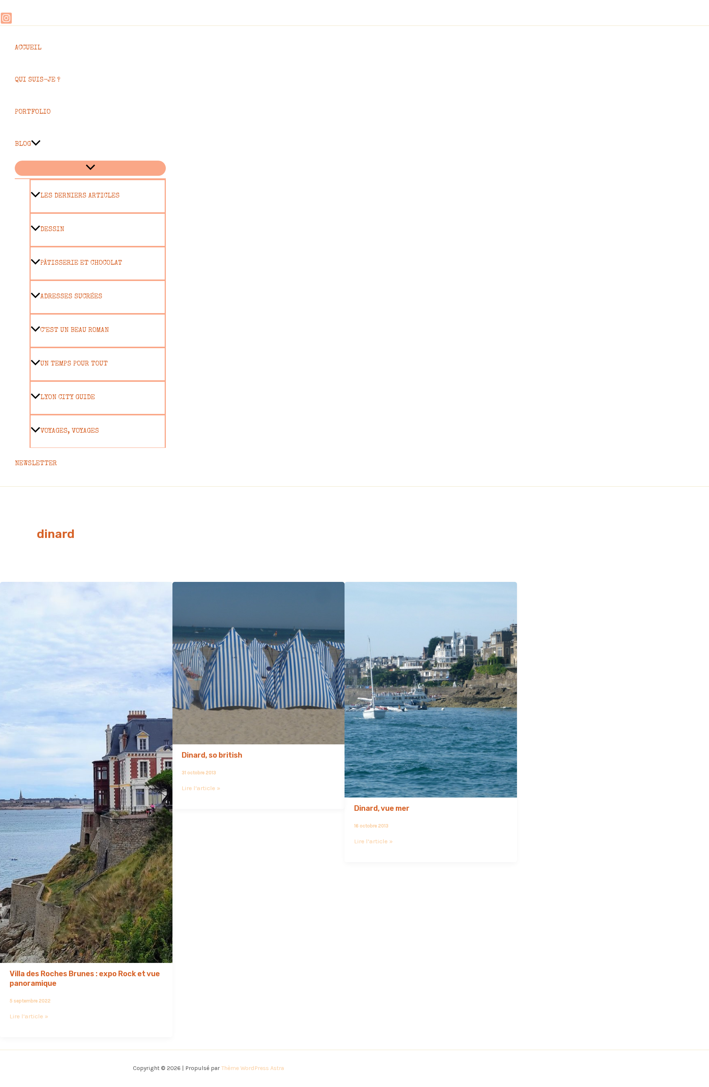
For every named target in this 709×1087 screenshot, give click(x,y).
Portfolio (33, 112)
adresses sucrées (71, 297)
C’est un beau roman (74, 330)
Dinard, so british (212, 755)
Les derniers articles (80, 196)
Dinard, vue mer (382, 808)
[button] (36, 144)
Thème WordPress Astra (252, 1067)
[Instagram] (6, 22)
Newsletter (36, 463)
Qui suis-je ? (37, 80)
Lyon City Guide (67, 397)
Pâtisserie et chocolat (81, 263)
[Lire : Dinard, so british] (258, 739)
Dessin (52, 229)
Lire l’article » (29, 1016)
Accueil (28, 48)
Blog (23, 144)
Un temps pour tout (74, 364)
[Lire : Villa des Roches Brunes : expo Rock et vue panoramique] (86, 957)
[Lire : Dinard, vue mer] (431, 792)
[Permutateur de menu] (90, 168)
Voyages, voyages (69, 431)
